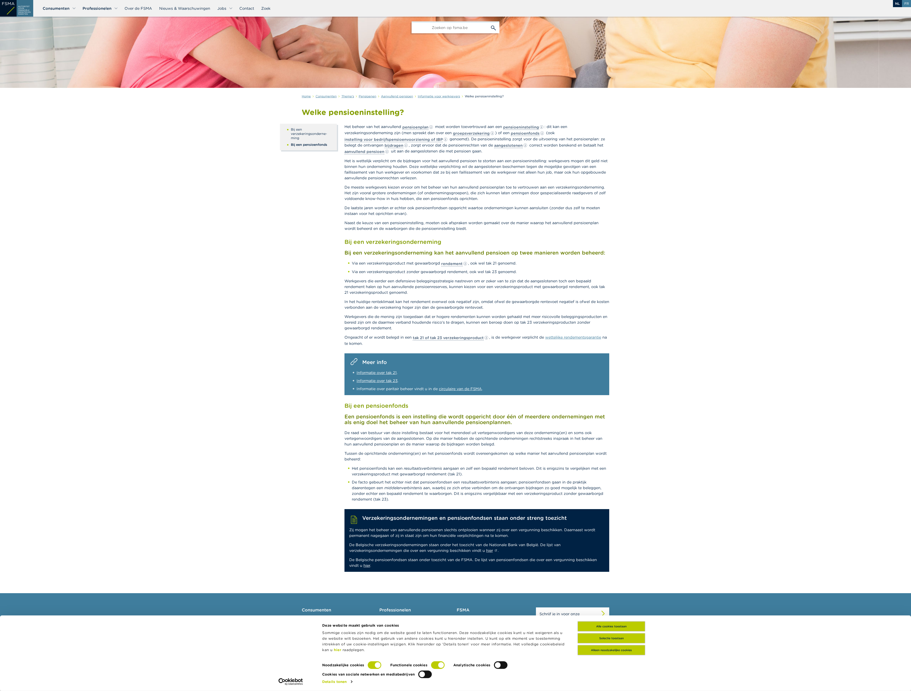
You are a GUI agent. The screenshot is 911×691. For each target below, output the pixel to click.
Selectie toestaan (611, 638)
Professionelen (97, 8)
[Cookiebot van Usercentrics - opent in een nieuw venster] (290, 681)
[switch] (438, 665)
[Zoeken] (493, 27)
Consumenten (56, 8)
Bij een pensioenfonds (309, 144)
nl (897, 3)
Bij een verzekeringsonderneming (309, 133)
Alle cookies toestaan (611, 626)
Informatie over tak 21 (377, 372)
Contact (246, 8)
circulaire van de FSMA (460, 388)
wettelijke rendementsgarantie (573, 337)
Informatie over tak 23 (377, 380)
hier (338, 650)
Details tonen (334, 681)
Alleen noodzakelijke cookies (611, 650)
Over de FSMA (138, 8)
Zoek (265, 8)
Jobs (221, 8)
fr (906, 3)
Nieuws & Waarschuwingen (184, 8)
